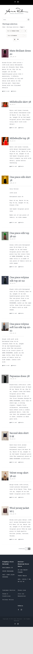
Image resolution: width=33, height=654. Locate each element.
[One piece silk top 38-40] (5, 235)
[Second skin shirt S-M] (5, 435)
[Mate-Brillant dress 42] (5, 53)
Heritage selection (12, 27)
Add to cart (6, 91)
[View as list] (17, 39)
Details (14, 91)
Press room (22, 590)
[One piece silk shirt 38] (5, 179)
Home (3, 27)
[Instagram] (21, 609)
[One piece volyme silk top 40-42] (5, 280)
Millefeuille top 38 (19, 138)
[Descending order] (25, 31)
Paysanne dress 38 (20, 376)
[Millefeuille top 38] (5, 141)
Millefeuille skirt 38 (20, 101)
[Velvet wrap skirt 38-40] (5, 475)
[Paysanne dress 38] (5, 379)
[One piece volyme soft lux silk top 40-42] (5, 326)
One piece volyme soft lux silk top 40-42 (20, 327)
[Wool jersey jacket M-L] (5, 510)
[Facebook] (18, 609)
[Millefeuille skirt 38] (5, 104)
